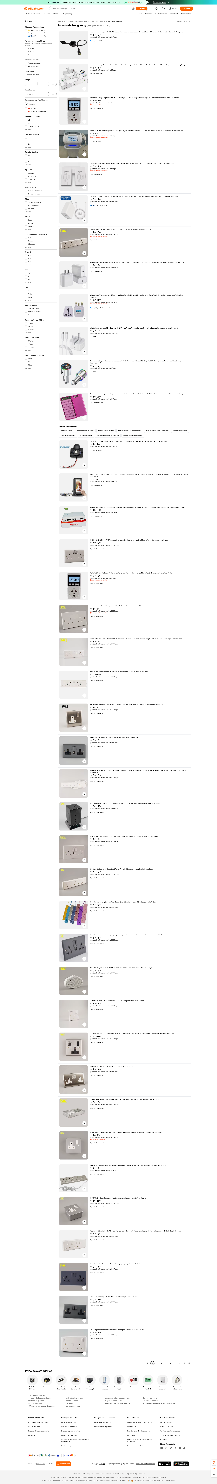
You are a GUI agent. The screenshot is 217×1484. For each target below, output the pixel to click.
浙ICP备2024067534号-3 (166, 1481)
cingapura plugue (66, 430)
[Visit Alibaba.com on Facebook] (161, 1448)
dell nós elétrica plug (74, 1398)
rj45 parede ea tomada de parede (41, 1406)
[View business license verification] (129, 1480)
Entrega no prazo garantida (70, 1431)
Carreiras (31, 1435)
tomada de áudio (150, 1398)
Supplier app (100, 1464)
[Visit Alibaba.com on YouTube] (179, 1448)
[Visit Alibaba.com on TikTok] (184, 1448)
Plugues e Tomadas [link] (115, 21)
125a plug (70, 1403)
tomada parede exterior (106, 430)
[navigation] (41, 693)
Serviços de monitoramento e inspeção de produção (75, 1440)
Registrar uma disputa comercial (138, 1431)
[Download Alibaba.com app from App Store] (164, 1463)
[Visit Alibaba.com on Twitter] (170, 1448)
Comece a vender (166, 1427)
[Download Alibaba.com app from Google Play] (181, 1463)
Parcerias (163, 1439)
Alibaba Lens (40, 1464)
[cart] (164, 9)
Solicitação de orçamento (103, 1427)
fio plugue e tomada (86, 435)
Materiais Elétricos (98, 21)
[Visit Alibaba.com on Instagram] (175, 1448)
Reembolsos (131, 1435)
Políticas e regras (67, 1446)
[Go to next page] (185, 1363)
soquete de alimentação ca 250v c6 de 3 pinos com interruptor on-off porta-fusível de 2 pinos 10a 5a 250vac (161, 1403)
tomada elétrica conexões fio (39, 1398)
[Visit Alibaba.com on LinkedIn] (166, 1448)
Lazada (108, 1474)
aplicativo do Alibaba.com (145, 1464)
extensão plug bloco (36, 1401)
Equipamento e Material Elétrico (77, 21)
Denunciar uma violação (135, 1446)
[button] (133, 8)
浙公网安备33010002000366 (145, 1481)
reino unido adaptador (68, 435)
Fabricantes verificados (102, 1422)
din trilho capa (72, 1401)
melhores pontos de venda (85, 430)
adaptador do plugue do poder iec (108, 435)
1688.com (85, 1474)
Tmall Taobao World (97, 1474)
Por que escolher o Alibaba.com (39, 1422)
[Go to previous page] (147, 1363)
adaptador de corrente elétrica (117, 1403)
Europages (141, 1474)
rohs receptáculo (35, 1403)
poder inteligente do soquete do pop (129, 430)
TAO (126, 1474)
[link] (214, 1463)
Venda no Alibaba (166, 1422)
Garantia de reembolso (69, 1427)
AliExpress (76, 1474)
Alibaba (60, 21)
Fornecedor (104, 41)
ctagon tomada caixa (113, 1401)
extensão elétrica (73, 1406)
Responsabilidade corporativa (38, 1431)
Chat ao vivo (131, 1427)
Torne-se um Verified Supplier (170, 1435)
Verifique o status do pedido (170, 1431)
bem (52, 84)
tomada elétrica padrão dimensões (157, 430)
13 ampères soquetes (180, 430)
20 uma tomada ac (150, 1401)
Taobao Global (118, 1474)
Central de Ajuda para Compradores (139, 1422)
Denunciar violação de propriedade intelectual (139, 1440)
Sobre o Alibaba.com (36, 1418)
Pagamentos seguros (68, 1422)
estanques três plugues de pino (117, 1398)
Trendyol (133, 1474)
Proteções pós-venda (69, 1435)
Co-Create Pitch (34, 1427)
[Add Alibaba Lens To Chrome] (63, 1463)
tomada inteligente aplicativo (132, 435)
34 (179, 1363)
